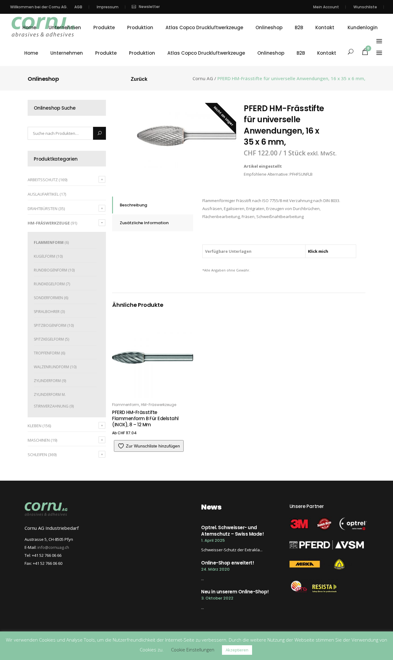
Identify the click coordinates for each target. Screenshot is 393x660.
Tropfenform (47, 353)
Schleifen (37, 454)
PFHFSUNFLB (301, 174)
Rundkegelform (49, 284)
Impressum (108, 7)
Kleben (34, 425)
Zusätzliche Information (144, 223)
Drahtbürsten (42, 208)
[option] (186, 135)
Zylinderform (47, 380)
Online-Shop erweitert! (227, 563)
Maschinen (39, 440)
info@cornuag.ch (53, 547)
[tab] (152, 205)
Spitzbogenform (50, 325)
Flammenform (49, 242)
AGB (78, 7)
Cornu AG (203, 78)
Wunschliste (365, 7)
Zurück (139, 79)
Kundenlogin (363, 27)
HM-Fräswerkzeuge (49, 223)
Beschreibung (133, 205)
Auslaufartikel (43, 194)
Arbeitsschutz (43, 179)
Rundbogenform (50, 270)
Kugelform (44, 256)
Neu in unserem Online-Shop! (235, 591)
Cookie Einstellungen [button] (192, 649)
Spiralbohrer (47, 311)
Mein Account (326, 7)
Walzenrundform (51, 366)
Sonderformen (48, 297)
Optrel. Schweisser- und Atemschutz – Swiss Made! (232, 530)
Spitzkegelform (49, 339)
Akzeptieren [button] (237, 650)
